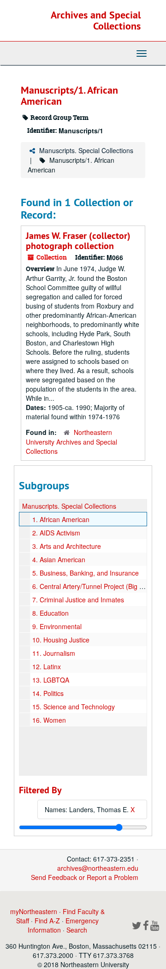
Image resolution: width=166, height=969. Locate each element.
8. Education (50, 613)
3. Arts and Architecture (66, 546)
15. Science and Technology (73, 706)
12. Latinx (46, 666)
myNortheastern (33, 911)
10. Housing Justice (60, 639)
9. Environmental (57, 626)
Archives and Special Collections (96, 20)
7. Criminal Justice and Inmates (78, 599)
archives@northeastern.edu (97, 868)
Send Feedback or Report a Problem (84, 877)
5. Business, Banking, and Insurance (85, 572)
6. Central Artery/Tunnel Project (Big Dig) (91, 586)
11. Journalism (53, 653)
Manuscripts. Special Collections (86, 150)
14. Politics (48, 693)
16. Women (49, 720)
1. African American (60, 519)
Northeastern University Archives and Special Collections (71, 442)
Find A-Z (47, 920)
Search (76, 929)
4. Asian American (58, 559)
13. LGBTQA (50, 679)
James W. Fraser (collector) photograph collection (78, 241)
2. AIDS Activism (56, 532)
